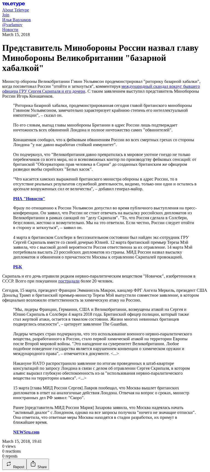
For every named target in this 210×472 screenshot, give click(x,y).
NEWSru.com (26, 432)
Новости (10, 29)
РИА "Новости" (29, 198)
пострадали (69, 281)
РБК (17, 266)
